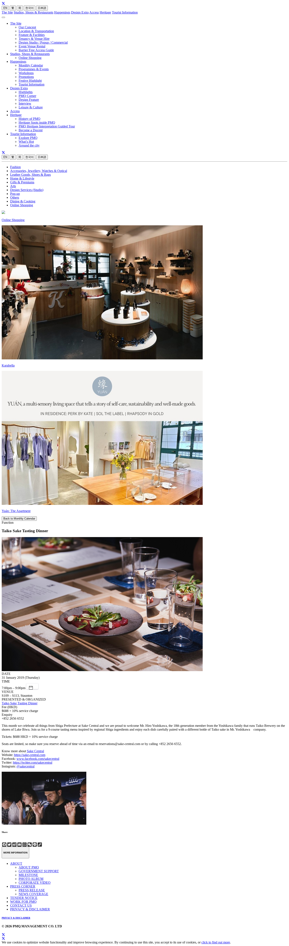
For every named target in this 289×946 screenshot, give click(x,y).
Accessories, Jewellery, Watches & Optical (38, 171)
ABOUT (16, 863)
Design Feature (29, 99)
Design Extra (80, 12)
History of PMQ (29, 119)
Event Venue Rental (32, 46)
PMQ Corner (27, 96)
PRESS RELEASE (32, 890)
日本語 (42, 8)
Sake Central (35, 751)
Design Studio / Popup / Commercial (43, 42)
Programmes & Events (34, 69)
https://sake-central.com (29, 755)
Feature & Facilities (32, 35)
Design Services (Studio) (26, 190)
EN (5, 8)
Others (14, 197)
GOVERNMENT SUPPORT (39, 871)
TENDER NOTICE (23, 898)
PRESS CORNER (22, 886)
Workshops (26, 73)
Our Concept (27, 27)
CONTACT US (21, 905)
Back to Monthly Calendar (19, 518)
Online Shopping (30, 58)
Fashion (15, 167)
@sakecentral (25, 766)
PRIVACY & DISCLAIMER (30, 909)
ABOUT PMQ (29, 867)
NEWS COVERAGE (33, 894)
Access (94, 12)
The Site (7, 12)
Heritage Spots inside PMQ (37, 122)
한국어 (29, 8)
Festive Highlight (30, 80)
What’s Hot (26, 141)
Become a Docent (31, 130)
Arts (13, 186)
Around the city (29, 145)
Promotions (26, 77)
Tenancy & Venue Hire (34, 38)
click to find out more (215, 942)
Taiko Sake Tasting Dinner (19, 703)
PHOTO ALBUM (31, 879)
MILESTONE (28, 875)
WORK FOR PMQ (23, 901)
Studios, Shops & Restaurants (33, 12)
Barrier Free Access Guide (36, 50)
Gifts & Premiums (22, 182)
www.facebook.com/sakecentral (38, 758)
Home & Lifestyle (22, 178)
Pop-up (15, 193)
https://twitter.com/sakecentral (32, 762)
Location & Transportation (36, 31)
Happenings (62, 12)
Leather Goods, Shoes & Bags (30, 174)
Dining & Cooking (22, 201)
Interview (25, 103)
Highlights (26, 92)
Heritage (105, 12)
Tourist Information (125, 12)
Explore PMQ (28, 138)
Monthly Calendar (31, 65)
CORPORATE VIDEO (35, 882)
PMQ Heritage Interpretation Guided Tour (47, 126)
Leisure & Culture (31, 107)
